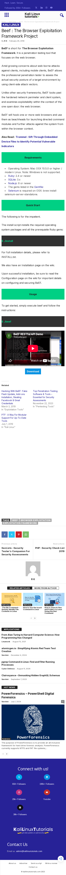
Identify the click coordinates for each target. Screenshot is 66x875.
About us (12, 863)
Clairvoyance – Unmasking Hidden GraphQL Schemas (31, 675)
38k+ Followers (20, 814)
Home (4, 22)
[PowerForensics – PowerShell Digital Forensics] (33, 722)
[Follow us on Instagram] (46, 8)
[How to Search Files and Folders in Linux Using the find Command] (54, 599)
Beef (15, 520)
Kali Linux (12, 22)
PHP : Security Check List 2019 (49, 550)
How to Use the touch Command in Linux (32, 609)
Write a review (51, 863)
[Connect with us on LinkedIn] (42, 8)
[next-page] (34, 618)
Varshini (5, 655)
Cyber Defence (8, 669)
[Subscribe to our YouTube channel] (51, 8)
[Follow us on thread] (20, 807)
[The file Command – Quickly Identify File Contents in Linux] (11, 599)
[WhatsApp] (26, 534)
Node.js (12, 183)
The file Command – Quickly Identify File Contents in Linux (10, 609)
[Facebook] (5, 534)
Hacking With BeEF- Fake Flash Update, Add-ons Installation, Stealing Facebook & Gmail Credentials (14, 397)
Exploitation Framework (20, 523)
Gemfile (38, 186)
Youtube (46, 799)
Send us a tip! (36, 863)
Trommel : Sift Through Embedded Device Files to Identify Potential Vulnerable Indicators (29, 141)
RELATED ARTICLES (20, 588)
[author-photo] (33, 568)
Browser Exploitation (35, 520)
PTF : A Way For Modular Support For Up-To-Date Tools (14, 417)
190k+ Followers (47, 784)
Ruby (11, 175)
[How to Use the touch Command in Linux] (33, 599)
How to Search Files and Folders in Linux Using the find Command (53, 610)
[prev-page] (31, 618)
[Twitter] (12, 534)
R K (5, 41)
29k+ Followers (19, 799)
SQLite (12, 179)
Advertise (23, 863)
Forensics (6, 739)
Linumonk (6, 642)
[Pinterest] (19, 534)
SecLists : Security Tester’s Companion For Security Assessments (16, 551)
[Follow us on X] (36, 8)
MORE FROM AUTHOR (45, 588)
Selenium (13, 190)
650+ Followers (19, 784)
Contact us (33, 867)
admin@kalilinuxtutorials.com (29, 851)
